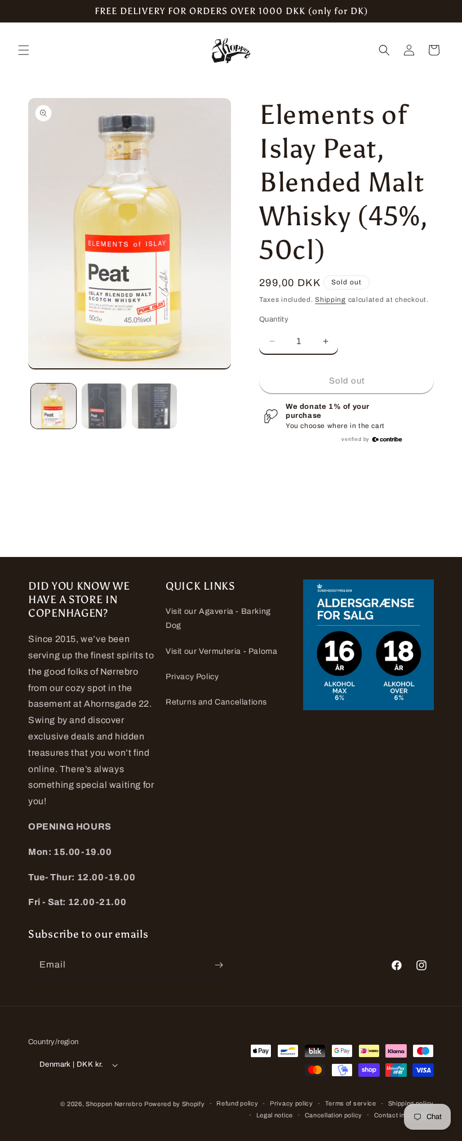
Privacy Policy (192, 676)
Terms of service (350, 1103)
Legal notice (274, 1115)
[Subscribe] (218, 965)
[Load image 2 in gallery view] (104, 406)
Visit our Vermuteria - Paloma (221, 651)
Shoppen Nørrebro (114, 1103)
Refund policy (237, 1103)
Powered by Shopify (174, 1103)
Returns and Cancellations (216, 702)
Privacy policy (291, 1103)
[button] (23, 50)
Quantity (273, 319)
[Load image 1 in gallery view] (53, 406)
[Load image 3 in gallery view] (154, 406)
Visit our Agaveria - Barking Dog (218, 618)
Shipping (330, 300)
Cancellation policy (333, 1115)
